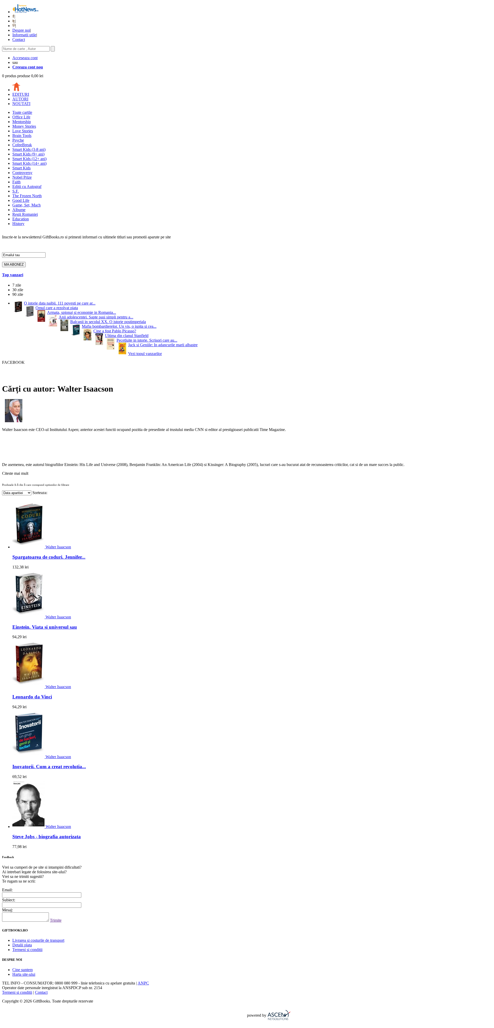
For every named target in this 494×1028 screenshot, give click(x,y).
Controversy (22, 172)
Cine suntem (22, 969)
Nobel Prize (22, 177)
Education (20, 219)
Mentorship (21, 121)
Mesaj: (7, 910)
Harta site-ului (23, 974)
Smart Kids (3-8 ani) (29, 149)
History (18, 223)
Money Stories (24, 126)
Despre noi (21, 30)
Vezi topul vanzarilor (145, 353)
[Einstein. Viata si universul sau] (29, 617)
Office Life (21, 117)
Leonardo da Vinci (32, 696)
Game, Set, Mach (26, 205)
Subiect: (8, 900)
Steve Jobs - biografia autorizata (46, 836)
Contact (18, 39)
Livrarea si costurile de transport (38, 940)
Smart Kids (21, 168)
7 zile (16, 285)
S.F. (15, 191)
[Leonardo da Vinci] (29, 687)
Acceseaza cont (25, 58)
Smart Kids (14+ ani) (29, 163)
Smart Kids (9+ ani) (28, 154)
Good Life (20, 200)
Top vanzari (12, 275)
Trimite (55, 920)
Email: (7, 890)
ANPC (143, 983)
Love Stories (22, 131)
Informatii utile (24, 35)
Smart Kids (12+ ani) (29, 159)
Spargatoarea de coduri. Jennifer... (48, 557)
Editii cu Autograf (26, 186)
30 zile (17, 290)
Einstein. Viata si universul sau (44, 627)
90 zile (17, 294)
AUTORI (20, 99)
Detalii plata (22, 945)
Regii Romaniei (25, 214)
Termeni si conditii (27, 949)
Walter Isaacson (58, 547)
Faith (16, 182)
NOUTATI (21, 103)
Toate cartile (22, 112)
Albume (18, 210)
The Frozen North (27, 196)
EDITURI (20, 94)
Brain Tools (21, 135)
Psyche (18, 140)
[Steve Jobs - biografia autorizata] (29, 826)
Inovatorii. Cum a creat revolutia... (49, 766)
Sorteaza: (39, 492)
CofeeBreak (22, 145)
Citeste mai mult (15, 473)
